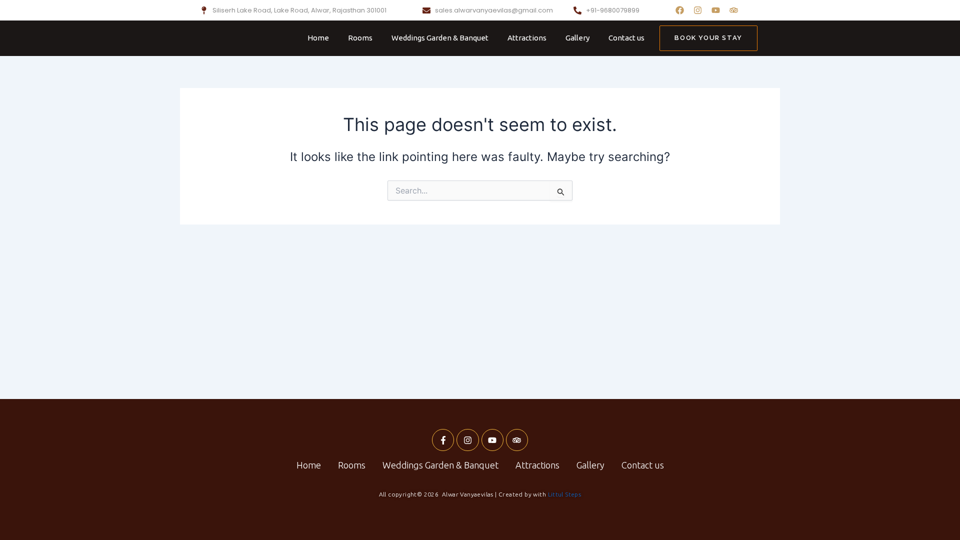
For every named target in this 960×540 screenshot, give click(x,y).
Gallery (578, 38)
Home (318, 38)
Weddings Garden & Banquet (440, 38)
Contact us (626, 38)
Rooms (360, 38)
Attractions (527, 38)
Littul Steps (565, 494)
